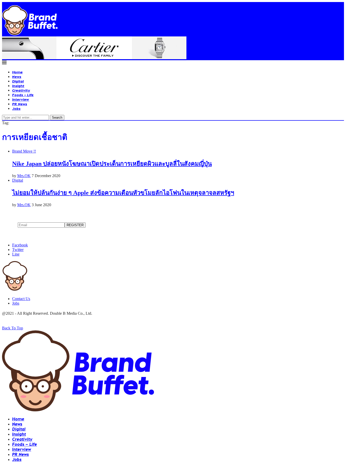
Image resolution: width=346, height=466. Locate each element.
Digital (18, 81)
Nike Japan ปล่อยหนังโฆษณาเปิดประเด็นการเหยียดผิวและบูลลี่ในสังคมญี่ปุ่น (112, 163)
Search (57, 117)
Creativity (21, 90)
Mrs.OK (24, 176)
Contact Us (21, 298)
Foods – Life (23, 95)
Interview (20, 99)
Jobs (16, 108)
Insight (18, 85)
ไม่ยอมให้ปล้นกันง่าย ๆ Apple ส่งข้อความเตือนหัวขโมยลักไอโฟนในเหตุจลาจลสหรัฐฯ (123, 192)
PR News (19, 104)
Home (17, 72)
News (16, 76)
